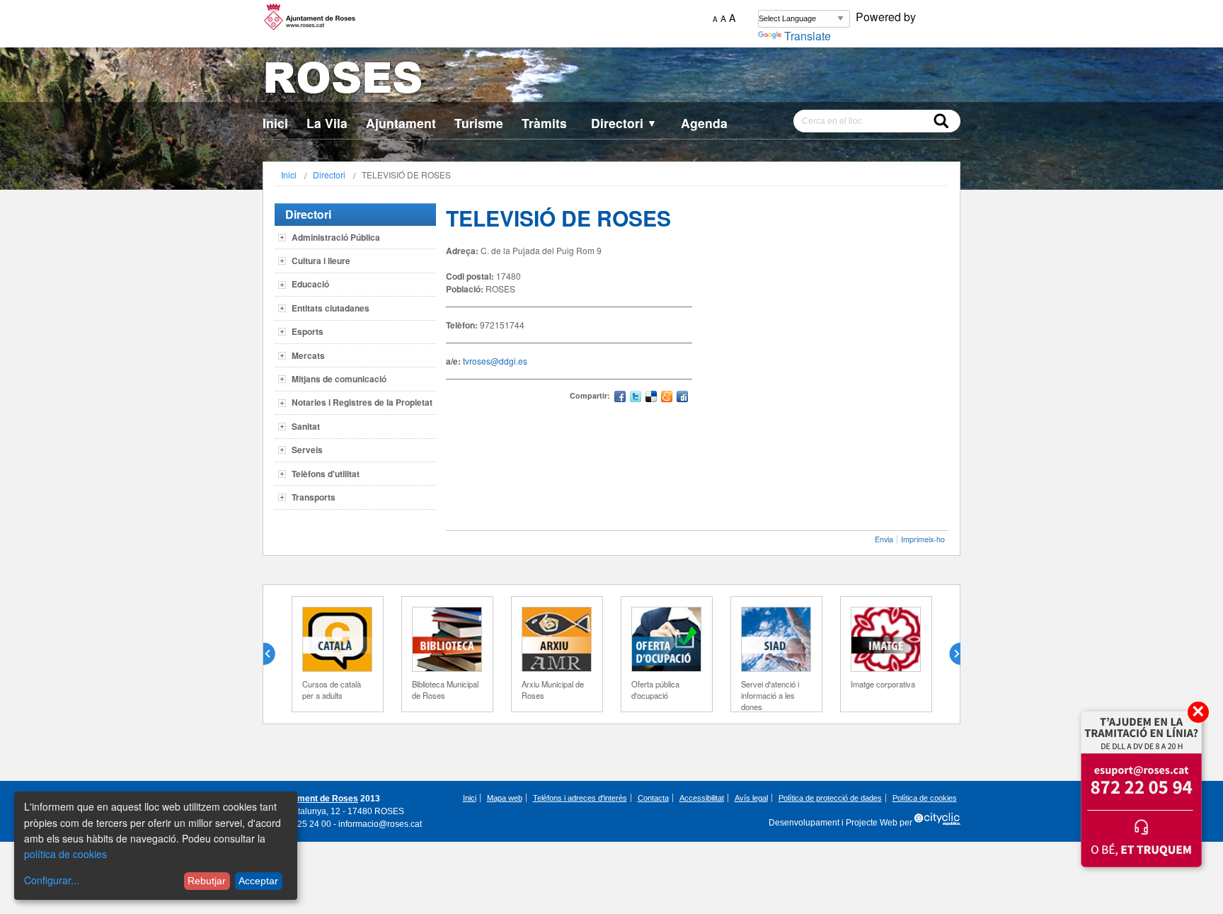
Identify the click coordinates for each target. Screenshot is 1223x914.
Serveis (307, 449)
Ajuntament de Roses (314, 799)
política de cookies (65, 854)
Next (949, 654)
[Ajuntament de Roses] (611, 80)
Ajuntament (401, 123)
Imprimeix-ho (923, 539)
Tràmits (544, 123)
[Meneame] (666, 398)
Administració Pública (336, 237)
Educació (310, 284)
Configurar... (51, 880)
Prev (274, 654)
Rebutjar (207, 880)
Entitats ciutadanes (330, 308)
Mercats (308, 355)
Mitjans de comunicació (339, 378)
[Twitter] (635, 398)
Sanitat (306, 426)
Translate (807, 36)
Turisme (478, 123)
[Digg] (682, 398)
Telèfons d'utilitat (326, 473)
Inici (275, 123)
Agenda (704, 123)
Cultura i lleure (321, 260)
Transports (313, 497)
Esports (307, 331)
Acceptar (258, 880)
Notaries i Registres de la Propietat (362, 402)
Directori (624, 123)
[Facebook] (620, 398)
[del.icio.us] (651, 398)
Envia (884, 539)
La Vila (327, 123)
